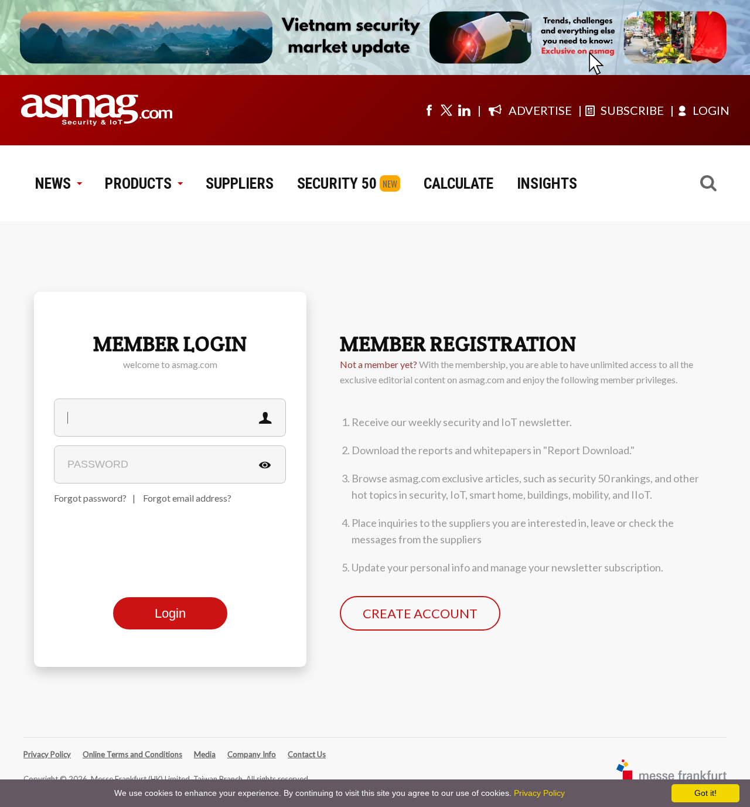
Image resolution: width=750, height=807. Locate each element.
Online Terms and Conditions (132, 754)
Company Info (251, 754)
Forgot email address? (187, 497)
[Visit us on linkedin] (464, 110)
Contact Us (307, 754)
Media (205, 754)
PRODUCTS (138, 183)
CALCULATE (458, 183)
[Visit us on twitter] (446, 110)
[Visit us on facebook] (429, 110)
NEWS (53, 183)
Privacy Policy (47, 754)
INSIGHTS (547, 183)
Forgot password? (90, 497)
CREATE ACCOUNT (420, 613)
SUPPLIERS (240, 183)
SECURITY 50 (337, 183)
